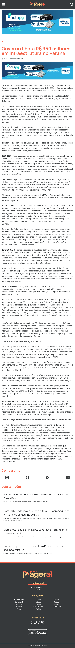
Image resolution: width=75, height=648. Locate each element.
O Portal (37, 590)
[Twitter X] (39, 622)
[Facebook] (31, 622)
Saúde (56, 602)
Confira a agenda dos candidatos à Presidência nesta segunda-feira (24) (34, 547)
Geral (19, 609)
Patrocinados (38, 607)
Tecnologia (57, 607)
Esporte (19, 604)
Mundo (38, 600)
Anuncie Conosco (37, 587)
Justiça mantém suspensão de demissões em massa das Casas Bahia (36, 496)
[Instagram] (35, 622)
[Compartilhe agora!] (7, 477)
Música (38, 602)
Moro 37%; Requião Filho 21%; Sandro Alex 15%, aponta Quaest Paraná (35, 531)
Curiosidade (19, 602)
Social (56, 604)
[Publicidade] (37, 22)
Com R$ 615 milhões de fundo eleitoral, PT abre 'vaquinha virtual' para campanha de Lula (37, 512)
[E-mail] (42, 622)
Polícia (38, 609)
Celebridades (19, 600)
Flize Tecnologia (42, 645)
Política (6, 41)
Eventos (19, 607)
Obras (38, 604)
